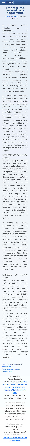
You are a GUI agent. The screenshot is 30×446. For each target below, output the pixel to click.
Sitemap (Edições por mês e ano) (11, 369)
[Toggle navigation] (26, 2)
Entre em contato (7, 371)
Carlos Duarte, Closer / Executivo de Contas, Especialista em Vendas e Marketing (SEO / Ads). (15, 387)
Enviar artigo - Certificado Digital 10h (12, 364)
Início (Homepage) (7, 366)
